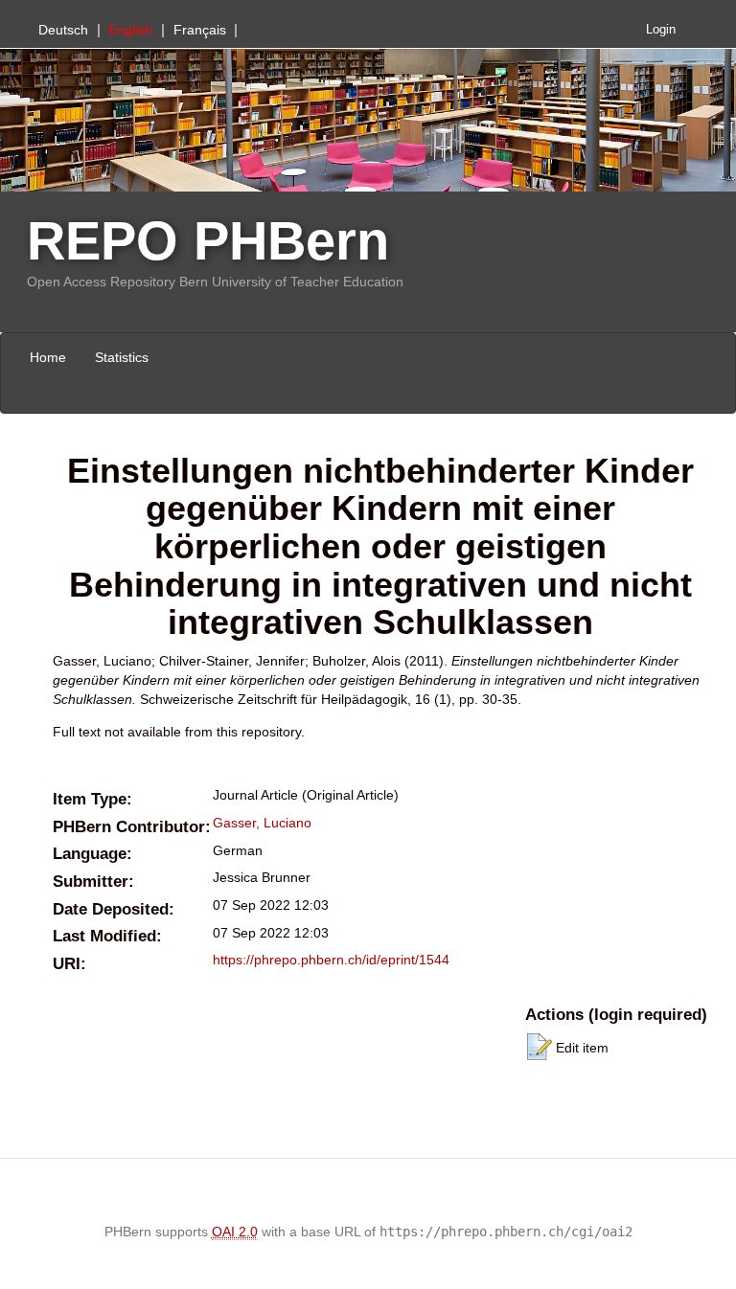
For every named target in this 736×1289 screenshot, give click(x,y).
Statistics (122, 357)
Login (661, 29)
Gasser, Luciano (262, 822)
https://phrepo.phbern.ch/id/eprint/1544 (331, 959)
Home (48, 357)
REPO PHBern (208, 241)
